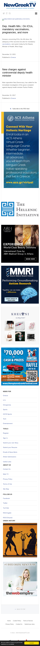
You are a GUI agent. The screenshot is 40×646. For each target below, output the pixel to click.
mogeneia (7, 405)
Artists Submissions (9, 457)
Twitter (5, 503)
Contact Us (6, 469)
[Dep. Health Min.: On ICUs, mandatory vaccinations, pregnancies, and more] (19, 19)
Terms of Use (7, 484)
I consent (31, 643)
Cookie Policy (17, 621)
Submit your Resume (10, 447)
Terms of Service (28, 621)
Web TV (5, 474)
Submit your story (30, 624)
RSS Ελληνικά (7, 517)
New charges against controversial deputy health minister (17, 72)
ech (5, 419)
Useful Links (7, 462)
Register (6, 433)
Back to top (21, 609)
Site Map (6, 489)
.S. (5, 400)
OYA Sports (8, 414)
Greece (13, 57)
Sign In (5, 438)
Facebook (6, 498)
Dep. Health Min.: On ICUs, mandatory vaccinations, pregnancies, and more (17, 29)
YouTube (6, 508)
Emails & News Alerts (10, 452)
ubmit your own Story (11, 443)
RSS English (7, 513)
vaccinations (6, 44)
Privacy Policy (7, 479)
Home (9, 621)
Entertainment (7, 423)
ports (5, 409)
